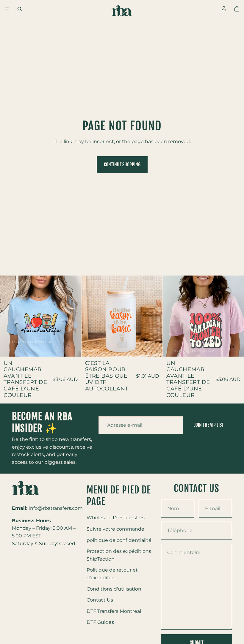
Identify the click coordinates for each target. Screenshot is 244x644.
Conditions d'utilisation (114, 588)
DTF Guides (100, 622)
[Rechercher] (19, 8)
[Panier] (236, 8)
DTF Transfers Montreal (114, 611)
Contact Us (100, 600)
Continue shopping (122, 164)
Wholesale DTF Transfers (116, 517)
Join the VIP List (209, 425)
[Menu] (7, 9)
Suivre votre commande (115, 529)
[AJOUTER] (72, 347)
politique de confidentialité (119, 540)
